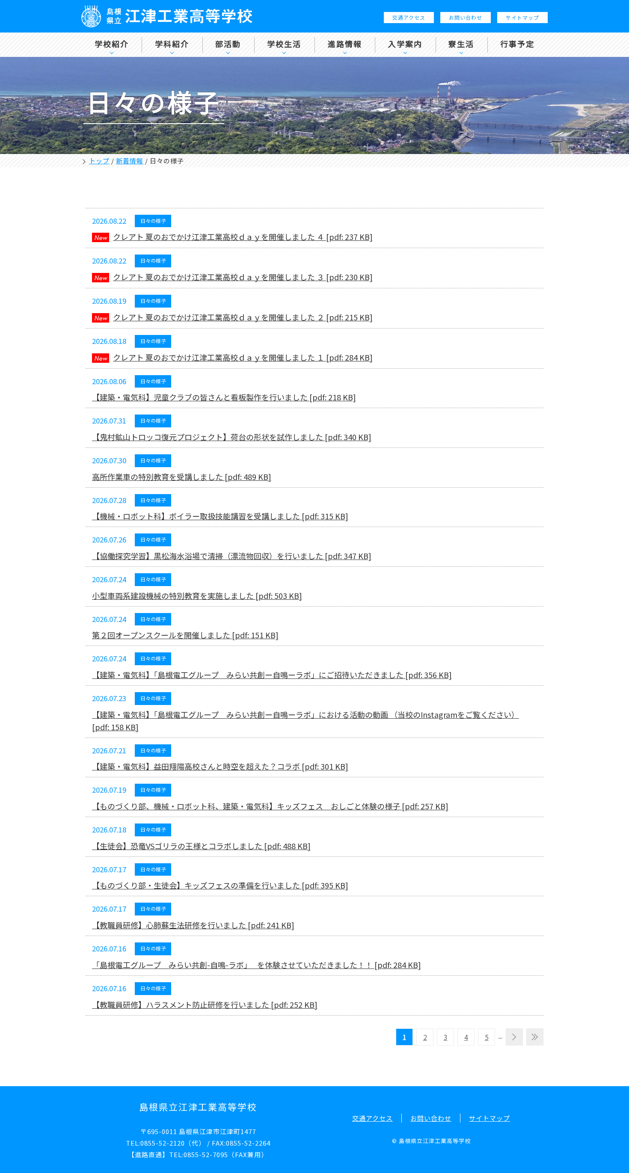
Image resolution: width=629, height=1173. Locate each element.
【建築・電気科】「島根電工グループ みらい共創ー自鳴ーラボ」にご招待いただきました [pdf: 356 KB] (272, 674)
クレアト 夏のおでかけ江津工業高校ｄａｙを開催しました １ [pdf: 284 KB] (243, 357)
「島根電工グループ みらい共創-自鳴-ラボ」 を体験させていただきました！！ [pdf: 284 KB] (256, 964)
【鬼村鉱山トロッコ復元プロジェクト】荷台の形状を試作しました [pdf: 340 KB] (231, 436)
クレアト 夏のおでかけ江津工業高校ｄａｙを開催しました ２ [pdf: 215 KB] (243, 317)
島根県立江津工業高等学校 (198, 1106)
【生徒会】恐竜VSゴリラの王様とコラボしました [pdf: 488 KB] (201, 845)
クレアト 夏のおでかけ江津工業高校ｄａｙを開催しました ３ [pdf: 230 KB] (243, 276)
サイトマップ (522, 17)
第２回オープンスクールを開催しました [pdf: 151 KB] (185, 634)
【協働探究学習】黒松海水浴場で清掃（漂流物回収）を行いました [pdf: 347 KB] (231, 555)
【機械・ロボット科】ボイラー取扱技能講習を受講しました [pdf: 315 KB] (220, 515)
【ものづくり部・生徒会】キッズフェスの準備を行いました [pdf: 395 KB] (220, 885)
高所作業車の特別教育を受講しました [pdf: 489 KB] (181, 476)
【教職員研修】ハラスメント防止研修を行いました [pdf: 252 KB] (204, 1004)
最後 (534, 1037)
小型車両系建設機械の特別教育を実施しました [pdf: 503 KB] (197, 595)
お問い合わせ (465, 17)
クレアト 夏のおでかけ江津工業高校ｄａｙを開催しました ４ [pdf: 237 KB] (243, 236)
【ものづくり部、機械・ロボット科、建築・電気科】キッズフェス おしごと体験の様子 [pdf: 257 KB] (270, 806)
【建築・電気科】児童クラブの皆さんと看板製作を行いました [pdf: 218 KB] (224, 397)
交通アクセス (408, 17)
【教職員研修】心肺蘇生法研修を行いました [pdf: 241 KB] (193, 924)
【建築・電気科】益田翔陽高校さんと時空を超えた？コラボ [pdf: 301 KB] (220, 766)
